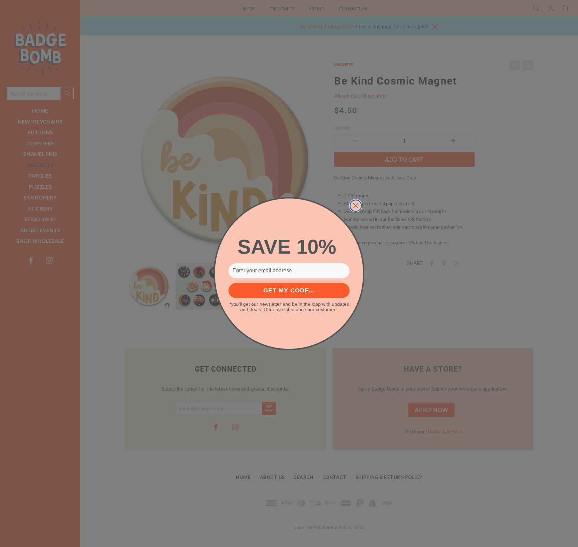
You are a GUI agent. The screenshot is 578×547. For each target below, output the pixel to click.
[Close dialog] (356, 206)
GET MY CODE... (289, 290)
